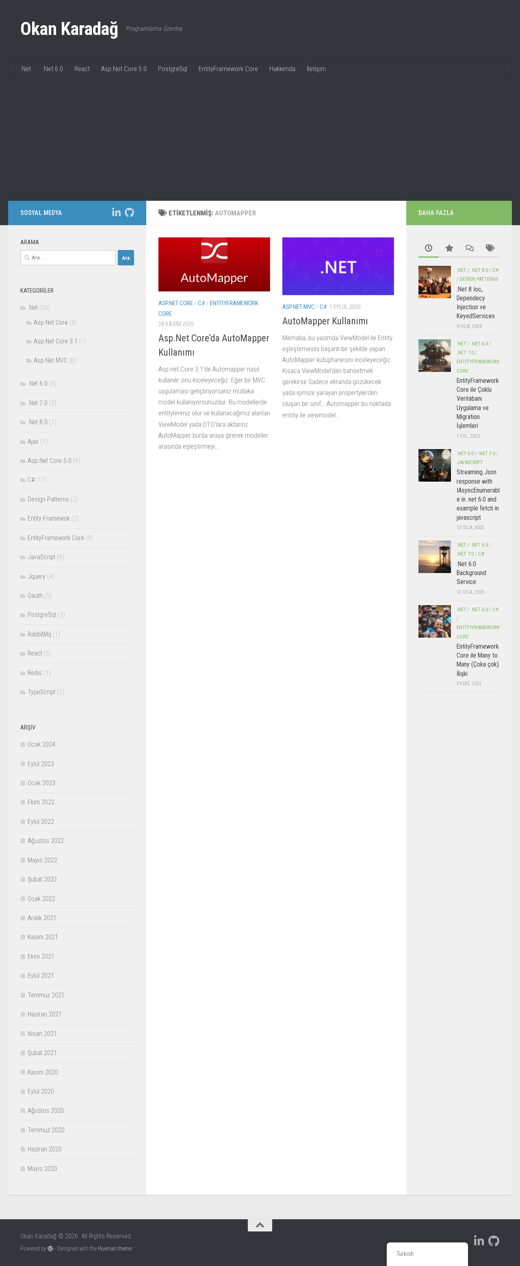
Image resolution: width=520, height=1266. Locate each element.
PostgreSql (172, 69)
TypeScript (41, 692)
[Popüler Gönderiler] (449, 249)
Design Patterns (48, 499)
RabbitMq (39, 634)
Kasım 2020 (43, 1072)
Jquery (37, 576)
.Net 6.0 (52, 69)
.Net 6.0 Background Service (471, 573)
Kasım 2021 (43, 937)
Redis (35, 673)
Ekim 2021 (41, 956)
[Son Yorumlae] (469, 249)
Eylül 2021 (41, 975)
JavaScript (41, 557)
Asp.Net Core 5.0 (124, 69)
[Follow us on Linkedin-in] (116, 212)
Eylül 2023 (41, 764)
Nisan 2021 (42, 1034)
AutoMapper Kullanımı (325, 321)
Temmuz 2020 (46, 1130)
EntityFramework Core (228, 69)
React (82, 69)
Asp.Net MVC (298, 307)
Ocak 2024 (41, 744)
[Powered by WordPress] (50, 1248)
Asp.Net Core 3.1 (56, 341)
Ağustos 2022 (46, 841)
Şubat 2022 (42, 879)
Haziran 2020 (45, 1149)
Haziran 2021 (45, 1014)
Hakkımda (282, 69)
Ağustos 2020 (46, 1110)
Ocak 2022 (41, 899)
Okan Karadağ (69, 28)
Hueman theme (115, 1248)
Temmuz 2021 (46, 995)
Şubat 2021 (42, 1053)
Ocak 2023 (41, 783)
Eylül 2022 (41, 821)
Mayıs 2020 (42, 1169)
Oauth (35, 595)
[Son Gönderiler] (428, 249)
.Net (25, 69)
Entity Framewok (49, 518)
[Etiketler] (489, 249)
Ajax (33, 441)
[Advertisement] (260, 140)
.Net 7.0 (38, 403)
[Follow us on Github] (129, 212)
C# (201, 303)
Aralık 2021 (42, 918)
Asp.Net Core (175, 303)
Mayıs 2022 (42, 860)
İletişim (316, 69)
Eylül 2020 (41, 1091)
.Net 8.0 (38, 422)
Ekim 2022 (41, 802)
